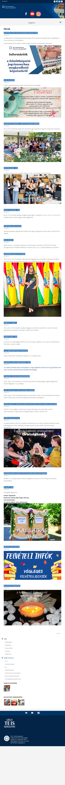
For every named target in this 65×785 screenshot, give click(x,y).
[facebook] (38, 713)
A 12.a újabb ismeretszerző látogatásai (16, 350)
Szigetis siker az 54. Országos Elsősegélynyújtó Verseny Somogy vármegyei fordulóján (30, 404)
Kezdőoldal (4, 1)
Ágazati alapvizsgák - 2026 (12, 210)
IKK (6, 667)
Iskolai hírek (8, 648)
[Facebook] (26, 14)
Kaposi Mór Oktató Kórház (12, 673)
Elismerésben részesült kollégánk (14, 254)
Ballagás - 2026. (8, 487)
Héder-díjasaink (9, 670)
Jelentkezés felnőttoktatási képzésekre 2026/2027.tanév (20, 33)
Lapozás (58, 633)
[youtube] (32, 713)
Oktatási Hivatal (9, 664)
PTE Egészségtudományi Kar (13, 679)
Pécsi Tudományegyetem (12, 676)
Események (8, 645)
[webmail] (26, 713)
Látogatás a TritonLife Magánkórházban (16, 376)
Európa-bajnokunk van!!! (12, 418)
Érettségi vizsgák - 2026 (11, 168)
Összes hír (8, 654)
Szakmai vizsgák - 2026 (10, 336)
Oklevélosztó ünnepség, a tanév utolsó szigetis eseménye (21, 123)
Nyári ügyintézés (9, 80)
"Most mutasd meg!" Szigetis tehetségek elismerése (19, 390)
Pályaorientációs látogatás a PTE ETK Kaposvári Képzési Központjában (25, 473)
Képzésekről (8, 642)
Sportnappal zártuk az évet (12, 226)
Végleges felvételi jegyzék (11, 547)
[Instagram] (39, 14)
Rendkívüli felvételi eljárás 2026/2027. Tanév (17, 362)
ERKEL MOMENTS (8, 240)
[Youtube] (32, 14)
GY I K (6, 661)
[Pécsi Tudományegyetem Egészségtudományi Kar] (32, 7)
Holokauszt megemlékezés (12, 586)
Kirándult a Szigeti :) (10, 323)
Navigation (31, 23)
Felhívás (7, 651)
